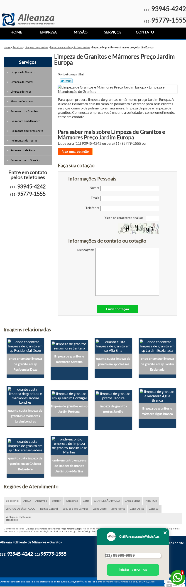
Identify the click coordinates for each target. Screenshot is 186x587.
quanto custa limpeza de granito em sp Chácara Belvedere (25, 463)
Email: (95, 198)
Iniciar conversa (133, 569)
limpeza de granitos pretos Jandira (113, 408)
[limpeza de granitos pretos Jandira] (113, 395)
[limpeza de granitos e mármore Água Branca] (157, 395)
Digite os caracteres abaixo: (124, 218)
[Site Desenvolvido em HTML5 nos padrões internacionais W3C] (174, 585)
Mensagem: (86, 250)
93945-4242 (168, 9)
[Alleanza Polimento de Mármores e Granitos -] (28, 13)
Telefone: (92, 208)
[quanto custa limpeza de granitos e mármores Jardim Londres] (25, 395)
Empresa (48, 32)
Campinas (72, 500)
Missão (81, 32)
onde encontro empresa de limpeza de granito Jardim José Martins (69, 465)
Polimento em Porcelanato (27, 130)
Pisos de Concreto (22, 101)
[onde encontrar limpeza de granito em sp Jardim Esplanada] (157, 345)
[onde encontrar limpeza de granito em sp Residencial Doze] (25, 345)
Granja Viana (132, 500)
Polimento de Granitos (24, 111)
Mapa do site (175, 543)
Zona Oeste (137, 508)
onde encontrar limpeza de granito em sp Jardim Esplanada (157, 364)
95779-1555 (168, 20)
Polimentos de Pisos (23, 150)
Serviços (112, 32)
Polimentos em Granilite (25, 160)
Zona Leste (100, 508)
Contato (145, 32)
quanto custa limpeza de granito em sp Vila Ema (113, 361)
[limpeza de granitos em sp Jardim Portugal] (69, 395)
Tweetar (66, 80)
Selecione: (12, 500)
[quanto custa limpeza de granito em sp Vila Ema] (113, 345)
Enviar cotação (117, 309)
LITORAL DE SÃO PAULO (20, 508)
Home (16, 32)
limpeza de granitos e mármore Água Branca (157, 411)
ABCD (27, 500)
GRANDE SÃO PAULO (107, 500)
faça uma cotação (75, 151)
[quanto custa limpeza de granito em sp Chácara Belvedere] (25, 445)
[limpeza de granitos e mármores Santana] (69, 345)
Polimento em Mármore (25, 121)
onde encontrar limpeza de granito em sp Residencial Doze (25, 364)
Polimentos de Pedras (24, 140)
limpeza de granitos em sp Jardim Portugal (69, 408)
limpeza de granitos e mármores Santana (69, 359)
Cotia (86, 500)
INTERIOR (151, 500)
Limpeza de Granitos (23, 72)
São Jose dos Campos (75, 508)
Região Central (49, 508)
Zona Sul (154, 508)
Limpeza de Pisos (21, 91)
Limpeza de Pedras (22, 81)
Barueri (56, 500)
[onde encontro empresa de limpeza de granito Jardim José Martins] (69, 445)
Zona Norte (118, 508)
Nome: (95, 188)
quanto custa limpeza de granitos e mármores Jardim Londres (25, 415)
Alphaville (41, 500)
